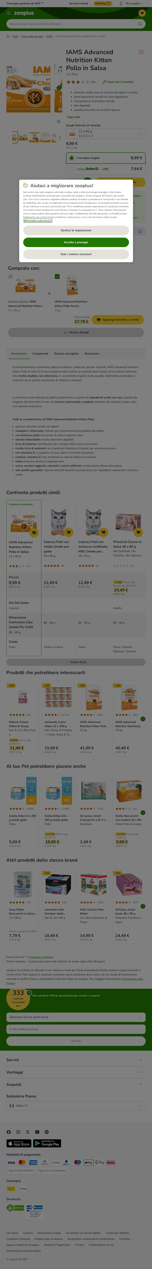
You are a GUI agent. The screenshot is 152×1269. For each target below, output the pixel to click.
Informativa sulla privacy (38, 220)
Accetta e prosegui (76, 242)
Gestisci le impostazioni (76, 230)
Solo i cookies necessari (76, 254)
